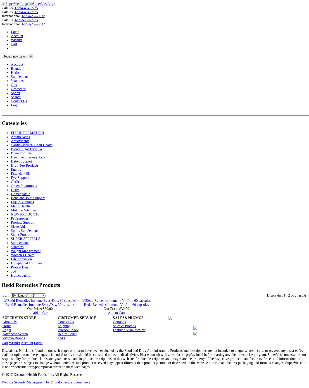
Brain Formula (21, 153)
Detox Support (21, 161)
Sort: (5, 295)
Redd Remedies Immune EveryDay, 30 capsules (39, 305)
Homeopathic (20, 194)
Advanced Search (15, 334)
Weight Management (25, 251)
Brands (16, 68)
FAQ (61, 338)
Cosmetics (18, 89)
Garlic (15, 182)
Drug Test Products (24, 165)
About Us (9, 322)
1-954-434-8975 (26, 8)
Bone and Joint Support (28, 198)
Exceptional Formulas (26, 263)
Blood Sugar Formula (26, 149)
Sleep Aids (18, 226)
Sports (15, 93)
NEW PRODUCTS (25, 214)
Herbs (15, 72)
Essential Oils (20, 173)
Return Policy (67, 334)
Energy (16, 169)
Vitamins (17, 81)
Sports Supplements (25, 230)
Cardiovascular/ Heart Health (31, 145)
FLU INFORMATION (27, 133)
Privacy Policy (68, 330)
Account (17, 36)
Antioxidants (20, 141)
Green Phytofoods (24, 186)
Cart (14, 44)
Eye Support (20, 178)
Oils (14, 85)
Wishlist (16, 40)
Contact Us (19, 101)
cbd (13, 271)
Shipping (64, 326)
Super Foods (20, 235)
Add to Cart (39, 313)
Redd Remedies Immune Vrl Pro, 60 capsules (116, 305)
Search (16, 97)
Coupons (119, 322)
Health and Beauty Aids (28, 157)
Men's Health (20, 206)
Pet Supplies (20, 218)
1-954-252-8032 (33, 16)
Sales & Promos (124, 326)
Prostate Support (22, 222)
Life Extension (21, 259)
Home (6, 326)
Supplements (20, 77)
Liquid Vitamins (22, 202)
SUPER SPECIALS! (26, 239)
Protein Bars (20, 267)
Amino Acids (20, 137)
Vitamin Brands (13, 338)
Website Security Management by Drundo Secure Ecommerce (46, 382)
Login (15, 32)
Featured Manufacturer (129, 330)
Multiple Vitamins (23, 210)
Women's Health (22, 255)
